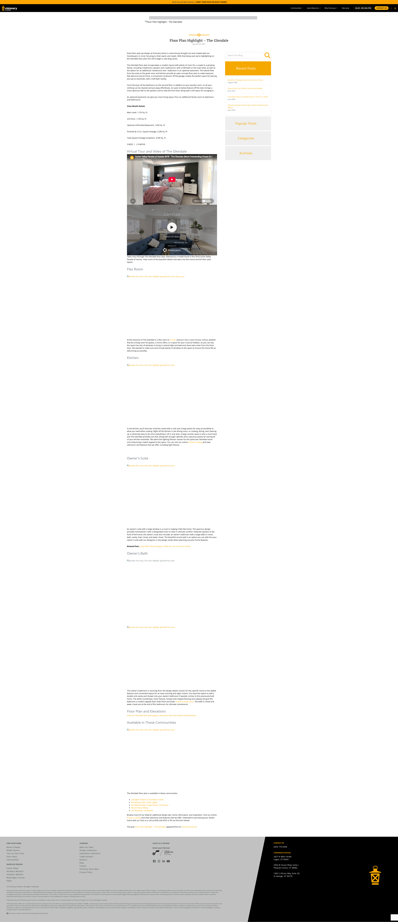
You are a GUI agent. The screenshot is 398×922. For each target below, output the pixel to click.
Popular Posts (246, 123)
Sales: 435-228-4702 (363, 8)
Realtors (83, 859)
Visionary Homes (189, 827)
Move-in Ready (13, 847)
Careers (83, 866)
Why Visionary (330, 8)
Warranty (345, 8)
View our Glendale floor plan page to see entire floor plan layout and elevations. (162, 715)
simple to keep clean (184, 701)
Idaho (9, 880)
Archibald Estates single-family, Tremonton (150, 805)
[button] (395, 8)
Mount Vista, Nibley (139, 807)
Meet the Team (86, 847)
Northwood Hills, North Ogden (144, 802)
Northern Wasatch (15, 871)
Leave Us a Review (160, 843)
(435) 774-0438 (280, 847)
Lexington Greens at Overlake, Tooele (147, 799)
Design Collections (88, 850)
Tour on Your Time (15, 853)
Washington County (16, 877)
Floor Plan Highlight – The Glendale (150, 827)
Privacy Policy (85, 872)
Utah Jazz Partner (161, 848)
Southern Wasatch (15, 874)
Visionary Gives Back (89, 869)
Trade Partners (86, 856)
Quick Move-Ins (313, 8)
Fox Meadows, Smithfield (142, 810)
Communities (296, 8)
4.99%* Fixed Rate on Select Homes (211, 2)
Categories (246, 138)
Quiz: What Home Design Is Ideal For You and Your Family (165, 546)
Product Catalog (195, 442)
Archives (246, 153)
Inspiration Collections (89, 853)
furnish (173, 340)
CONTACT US (381, 8)
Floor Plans (12, 856)
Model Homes (13, 850)
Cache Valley (12, 868)
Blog (81, 863)
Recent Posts (246, 68)
